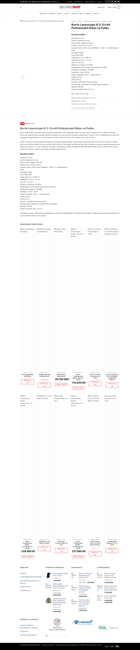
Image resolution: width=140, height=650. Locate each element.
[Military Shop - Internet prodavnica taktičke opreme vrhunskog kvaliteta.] (70, 7)
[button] (113, 7)
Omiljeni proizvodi (90, 1)
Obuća (59, 13)
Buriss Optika (80, 104)
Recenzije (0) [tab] (30, 123)
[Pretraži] (20, 7)
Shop (73, 21)
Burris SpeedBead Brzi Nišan (27, 375)
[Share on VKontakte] (86, 108)
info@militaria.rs (55, 1)
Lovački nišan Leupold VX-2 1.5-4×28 (112, 543)
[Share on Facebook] (73, 108)
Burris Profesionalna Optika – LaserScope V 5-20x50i (27, 545)
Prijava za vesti (25, 587)
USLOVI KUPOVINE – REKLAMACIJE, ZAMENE (29, 626)
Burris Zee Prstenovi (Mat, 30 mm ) (61, 543)
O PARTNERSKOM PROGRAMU (31, 577)
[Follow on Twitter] (112, 2)
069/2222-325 (26, 1)
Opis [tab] (22, 123)
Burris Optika (107, 21)
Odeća (66, 13)
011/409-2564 (45, 1)
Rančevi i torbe (77, 13)
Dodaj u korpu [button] (61, 384)
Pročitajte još (27, 381)
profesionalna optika (91, 104)
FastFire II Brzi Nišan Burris (61, 375)
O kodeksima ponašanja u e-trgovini (30, 582)
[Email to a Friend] (80, 108)
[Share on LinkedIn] (90, 108)
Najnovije (52, 13)
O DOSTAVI (24, 631)
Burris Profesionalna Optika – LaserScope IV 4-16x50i (78, 545)
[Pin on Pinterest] (83, 108)
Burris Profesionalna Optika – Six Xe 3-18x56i (78, 377)
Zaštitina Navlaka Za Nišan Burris (44, 375)
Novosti (99, 1)
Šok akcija (43, 13)
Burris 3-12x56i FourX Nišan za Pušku (95, 376)
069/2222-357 (36, 1)
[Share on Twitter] (76, 108)
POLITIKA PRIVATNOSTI (28, 635)
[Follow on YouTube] (115, 2)
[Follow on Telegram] (118, 2)
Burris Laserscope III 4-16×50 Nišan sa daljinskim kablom (112, 377)
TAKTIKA (79, 21)
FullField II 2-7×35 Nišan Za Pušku (44, 542)
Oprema (88, 13)
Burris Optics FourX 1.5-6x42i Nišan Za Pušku (95, 543)
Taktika (96, 13)
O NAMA (69, 1)
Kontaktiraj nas (78, 1)
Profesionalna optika (92, 21)
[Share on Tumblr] (93, 108)
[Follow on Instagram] (109, 2)
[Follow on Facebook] (106, 2)
